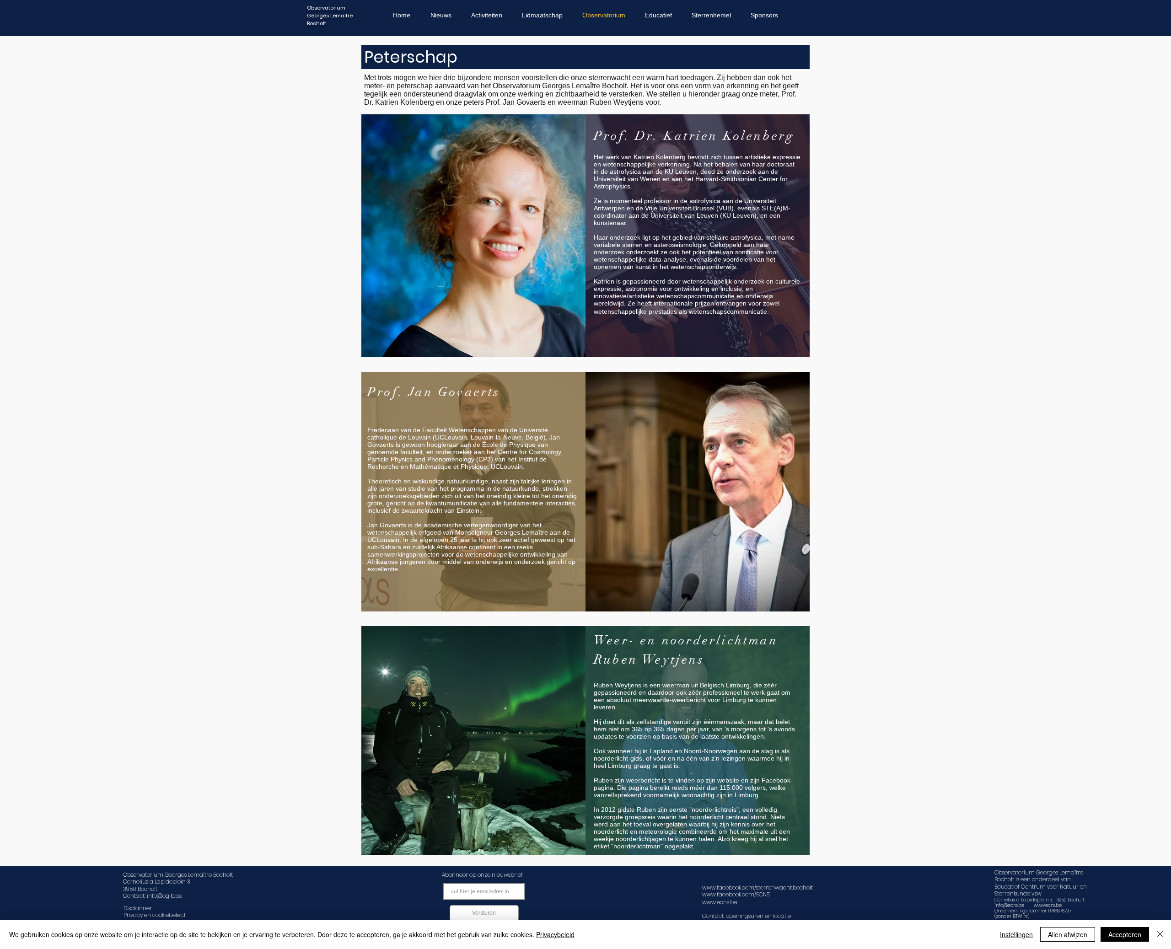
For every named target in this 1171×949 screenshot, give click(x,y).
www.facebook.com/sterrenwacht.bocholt (757, 887)
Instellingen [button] (1016, 934)
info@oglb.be (164, 896)
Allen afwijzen (1067, 934)
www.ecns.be (1048, 905)
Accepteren (1124, 934)
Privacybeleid (555, 934)
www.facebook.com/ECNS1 (736, 894)
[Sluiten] (1160, 934)
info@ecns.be (1009, 905)
